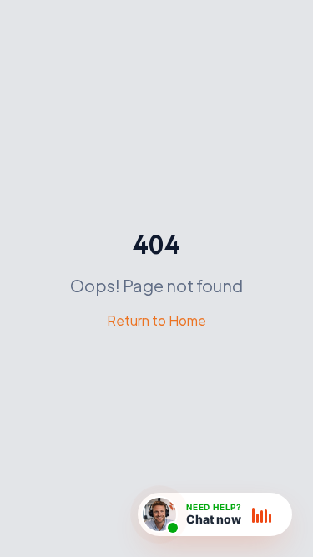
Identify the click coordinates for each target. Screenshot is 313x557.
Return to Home (156, 320)
